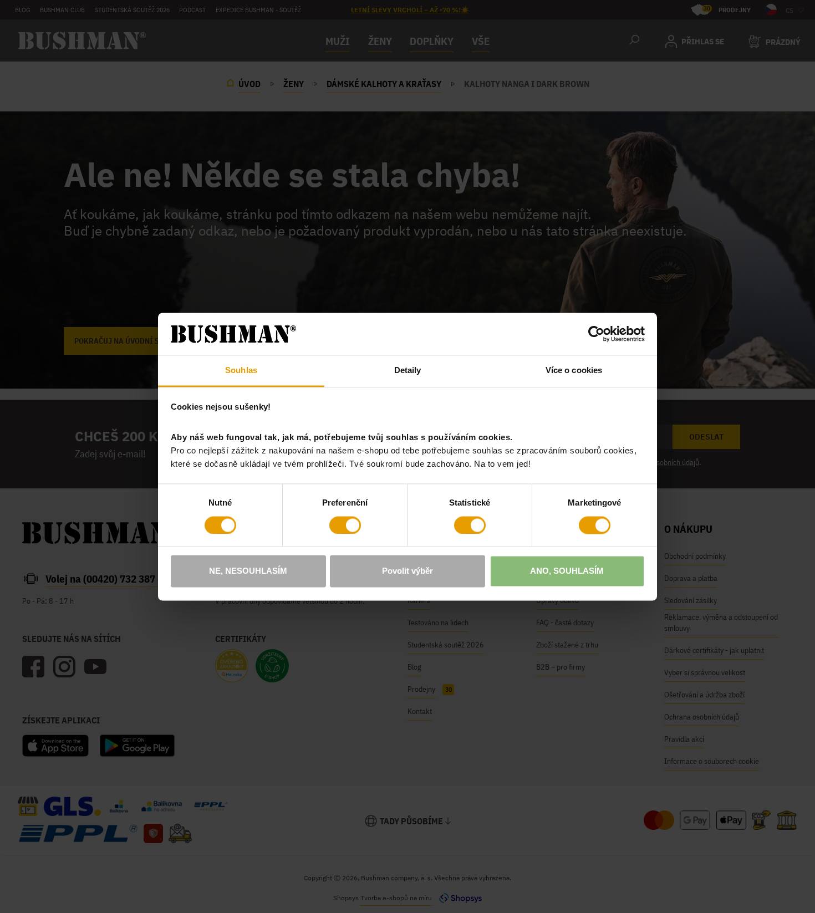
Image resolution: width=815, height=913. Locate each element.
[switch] (345, 525)
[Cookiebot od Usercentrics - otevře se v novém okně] (596, 333)
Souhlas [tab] (241, 370)
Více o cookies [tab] (574, 370)
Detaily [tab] (407, 370)
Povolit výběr (407, 571)
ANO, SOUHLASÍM (567, 571)
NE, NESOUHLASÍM (248, 571)
